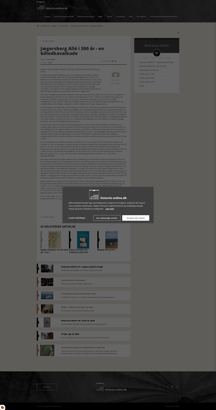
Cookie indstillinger (77, 218)
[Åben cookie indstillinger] (2, 407)
